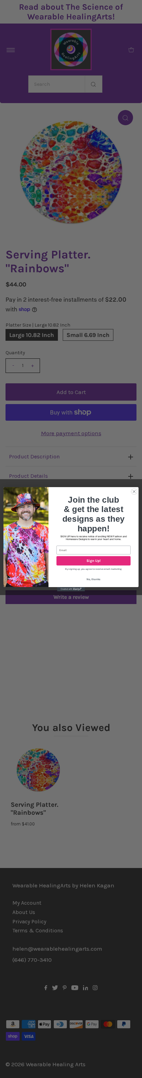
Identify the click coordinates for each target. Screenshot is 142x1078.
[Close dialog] (134, 491)
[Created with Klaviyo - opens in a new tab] (71, 589)
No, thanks (93, 579)
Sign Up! (94, 561)
